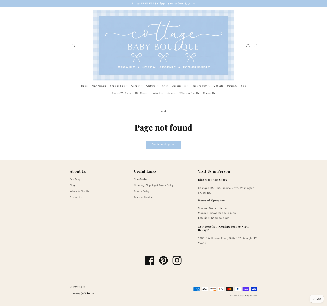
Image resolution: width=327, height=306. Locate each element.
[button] (73, 45)
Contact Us (76, 197)
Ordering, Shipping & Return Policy (153, 185)
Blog (72, 185)
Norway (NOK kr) (81, 293)
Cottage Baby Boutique (247, 295)
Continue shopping (164, 144)
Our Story (75, 179)
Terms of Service (143, 197)
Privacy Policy (142, 191)
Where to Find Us (79, 191)
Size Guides (140, 179)
